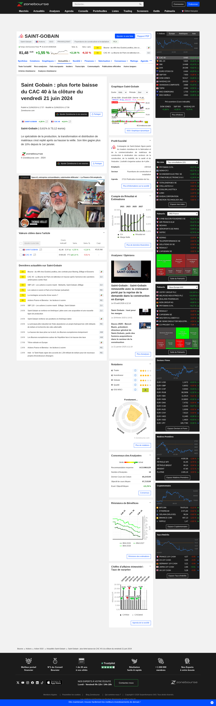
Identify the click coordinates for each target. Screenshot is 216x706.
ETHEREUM (164, 511)
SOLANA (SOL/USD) (167, 514)
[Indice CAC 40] (69, 121)
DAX (161, 68)
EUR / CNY (161, 413)
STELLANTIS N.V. (166, 186)
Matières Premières (165, 437)
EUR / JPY (161, 423)
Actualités (39, 11)
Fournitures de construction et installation (139, 173)
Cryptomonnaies (164, 486)
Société (77, 61)
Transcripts (80, 66)
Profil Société (119, 141)
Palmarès (170, 11)
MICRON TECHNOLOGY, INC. (171, 200)
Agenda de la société (140, 623)
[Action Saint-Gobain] (46, 121)
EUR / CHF (161, 389)
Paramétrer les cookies (71, 695)
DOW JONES (164, 78)
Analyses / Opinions (122, 255)
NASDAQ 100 (164, 81)
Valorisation (104, 61)
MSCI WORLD (165, 95)
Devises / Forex (163, 360)
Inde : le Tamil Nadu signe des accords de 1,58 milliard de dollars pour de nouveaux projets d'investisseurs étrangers (61, 354)
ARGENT (160, 469)
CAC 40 (29, 255)
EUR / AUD (161, 409)
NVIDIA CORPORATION (168, 196)
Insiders (69, 66)
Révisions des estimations (138, 556)
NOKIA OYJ (163, 171)
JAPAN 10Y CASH (166, 567)
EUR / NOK (161, 399)
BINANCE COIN (165, 518)
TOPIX (161, 88)
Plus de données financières (138, 245)
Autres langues (130, 66)
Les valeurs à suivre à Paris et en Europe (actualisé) (48, 290)
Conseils (83, 11)
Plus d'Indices (177, 115)
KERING (162, 238)
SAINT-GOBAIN (32, 250)
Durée (113, 92)
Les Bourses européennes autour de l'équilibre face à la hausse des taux (57, 337)
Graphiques (48, 61)
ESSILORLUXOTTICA (168, 190)
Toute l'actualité (24, 66)
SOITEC (162, 232)
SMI (160, 64)
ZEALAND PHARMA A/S (169, 299)
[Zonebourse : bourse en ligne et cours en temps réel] (33, 4)
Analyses (54, 11)
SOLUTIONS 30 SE (167, 244)
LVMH (161, 193)
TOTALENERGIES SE (168, 183)
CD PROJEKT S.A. (166, 325)
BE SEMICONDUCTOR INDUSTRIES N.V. (174, 321)
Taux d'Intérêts (163, 535)
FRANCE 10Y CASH (167, 557)
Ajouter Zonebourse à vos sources (73, 114)
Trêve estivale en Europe (38, 342)
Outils (156, 11)
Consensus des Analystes (126, 455)
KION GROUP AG (166, 302)
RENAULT (163, 248)
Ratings (134, 61)
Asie (194, 34)
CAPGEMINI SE (165, 251)
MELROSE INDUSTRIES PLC (171, 296)
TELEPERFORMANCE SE (169, 241)
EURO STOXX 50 (166, 71)
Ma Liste (160, 162)
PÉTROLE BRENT (164, 465)
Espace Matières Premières (177, 478)
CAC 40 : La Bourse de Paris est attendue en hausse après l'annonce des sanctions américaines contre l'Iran (122, 53)
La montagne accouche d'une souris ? (43, 295)
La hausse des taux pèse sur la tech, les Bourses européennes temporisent (58, 332)
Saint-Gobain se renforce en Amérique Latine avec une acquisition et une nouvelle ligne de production (60, 312)
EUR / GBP (161, 386)
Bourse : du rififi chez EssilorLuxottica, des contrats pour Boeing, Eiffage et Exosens (122, 48)
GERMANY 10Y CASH (168, 564)
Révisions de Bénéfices (124, 503)
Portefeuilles (100, 11)
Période (132, 92)
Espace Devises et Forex (177, 429)
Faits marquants (56, 66)
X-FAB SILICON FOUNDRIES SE (172, 219)
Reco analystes (40, 66)
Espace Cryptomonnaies (177, 527)
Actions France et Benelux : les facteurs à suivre (47, 300)
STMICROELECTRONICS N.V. (171, 177)
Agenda (69, 11)
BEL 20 (162, 61)
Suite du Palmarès (177, 279)
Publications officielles (111, 66)
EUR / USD (161, 382)
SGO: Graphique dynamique (138, 131)
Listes (115, 11)
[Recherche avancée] (140, 4)
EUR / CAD (161, 406)
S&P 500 (162, 75)
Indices (162, 34)
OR (158, 459)
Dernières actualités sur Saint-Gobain (40, 265)
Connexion (179, 4)
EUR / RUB (161, 392)
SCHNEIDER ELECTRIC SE (170, 174)
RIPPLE (162, 521)
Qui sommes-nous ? (113, 695)
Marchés (24, 11)
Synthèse (22, 61)
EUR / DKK (161, 403)
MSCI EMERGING (166, 92)
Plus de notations (142, 445)
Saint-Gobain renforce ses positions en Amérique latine (50, 319)
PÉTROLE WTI (163, 462)
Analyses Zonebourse (47, 71)
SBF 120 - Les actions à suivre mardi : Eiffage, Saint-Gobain (51, 305)
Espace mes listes (177, 204)
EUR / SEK (161, 396)
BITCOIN (162, 508)
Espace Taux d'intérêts (177, 576)
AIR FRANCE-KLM (166, 222)
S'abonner (193, 4)
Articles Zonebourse (26, 71)
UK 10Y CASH (165, 570)
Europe (172, 34)
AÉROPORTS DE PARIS (169, 229)
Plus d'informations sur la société (136, 186)
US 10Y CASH (165, 560)
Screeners (142, 11)
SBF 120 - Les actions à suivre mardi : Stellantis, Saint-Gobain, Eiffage (55, 285)
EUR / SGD (161, 420)
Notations (117, 364)
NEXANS (163, 225)
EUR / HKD (161, 416)
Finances (89, 61)
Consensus (120, 61)
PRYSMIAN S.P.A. (166, 167)
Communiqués (93, 66)
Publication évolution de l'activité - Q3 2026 (144, 179)
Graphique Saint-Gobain (125, 86)
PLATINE (160, 472)
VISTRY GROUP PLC (167, 292)
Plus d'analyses (143, 354)
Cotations (35, 61)
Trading (128, 11)
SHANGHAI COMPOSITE (169, 85)
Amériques (183, 34)
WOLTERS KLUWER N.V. (169, 318)
